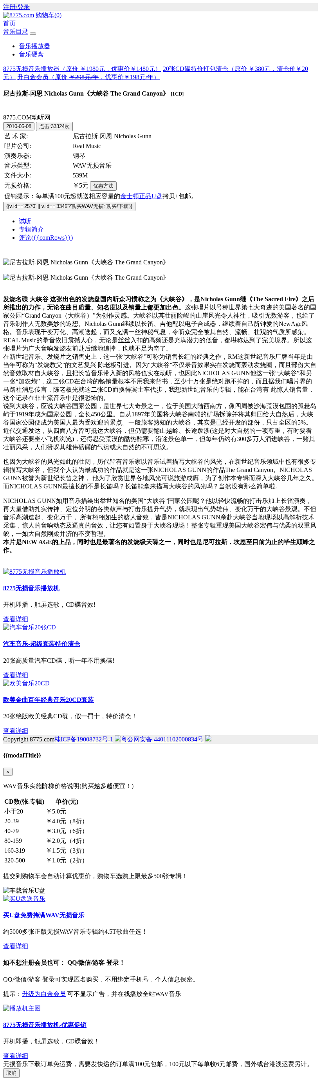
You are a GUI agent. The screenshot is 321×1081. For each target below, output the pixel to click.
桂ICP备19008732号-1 (83, 739)
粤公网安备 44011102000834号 (162, 739)
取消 (11, 1073)
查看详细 (15, 619)
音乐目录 (15, 31)
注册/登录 (16, 7)
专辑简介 (31, 229)
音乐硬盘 (31, 54)
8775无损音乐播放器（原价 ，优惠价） (82, 68)
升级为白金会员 (44, 994)
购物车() (48, 15)
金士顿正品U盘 (141, 196)
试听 (25, 221)
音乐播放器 (34, 46)
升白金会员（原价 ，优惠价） (88, 77)
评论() (46, 237)
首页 (9, 23)
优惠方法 (103, 186)
